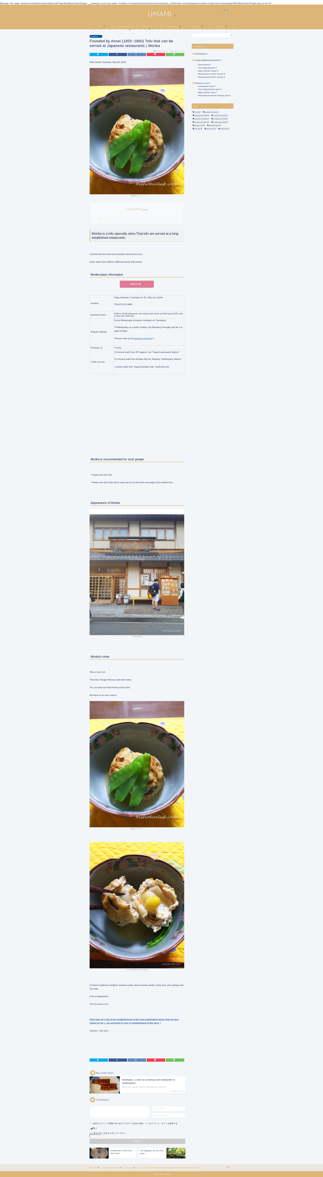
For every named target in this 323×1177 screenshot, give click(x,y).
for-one (196, 112)
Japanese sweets (214, 125)
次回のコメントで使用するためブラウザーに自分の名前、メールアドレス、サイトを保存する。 (136, 1123)
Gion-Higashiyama (206, 68)
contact (220, 26)
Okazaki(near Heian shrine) (210, 74)
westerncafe (223, 129)
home (100, 26)
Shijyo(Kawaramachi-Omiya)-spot (213, 95)
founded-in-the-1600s (200, 119)
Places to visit (149, 26)
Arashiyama (94, 36)
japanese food (198, 125)
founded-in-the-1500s (219, 115)
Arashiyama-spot (206, 86)
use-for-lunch (210, 129)
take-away (197, 129)
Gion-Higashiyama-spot (209, 89)
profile (197, 26)
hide (145, 210)
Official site (136, 284)
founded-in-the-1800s (200, 122)
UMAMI (160, 14)
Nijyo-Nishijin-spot (206, 92)
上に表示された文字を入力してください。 (109, 1133)
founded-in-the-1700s (219, 119)
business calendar (143, 338)
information (173, 26)
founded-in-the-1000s (200, 115)
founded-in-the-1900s (219, 122)
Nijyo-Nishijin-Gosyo (207, 71)
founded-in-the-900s (211, 112)
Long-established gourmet (125, 27)
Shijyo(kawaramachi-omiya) (210, 77)
